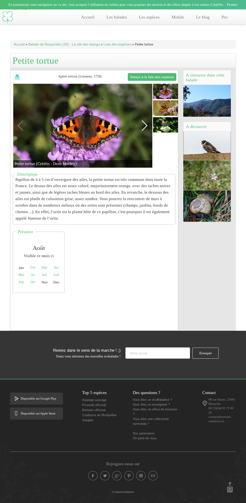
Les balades (116, 17)
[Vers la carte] (204, 403)
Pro (224, 17)
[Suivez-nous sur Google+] (117, 476)
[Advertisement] (97, 310)
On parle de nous (145, 438)
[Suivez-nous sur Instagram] (141, 476)
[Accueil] (7, 17)
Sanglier (87, 420)
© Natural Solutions (123, 491)
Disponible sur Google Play (38, 398)
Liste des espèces (117, 44)
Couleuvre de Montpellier (99, 415)
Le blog (202, 17)
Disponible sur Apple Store (38, 413)
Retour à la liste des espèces (152, 77)
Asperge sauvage (94, 400)
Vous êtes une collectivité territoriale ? (151, 421)
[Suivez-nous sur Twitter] (105, 476)
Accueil (87, 17)
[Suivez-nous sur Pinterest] (129, 476)
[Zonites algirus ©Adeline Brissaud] (207, 206)
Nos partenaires (144, 433)
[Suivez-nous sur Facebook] (93, 476)
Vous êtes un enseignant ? (151, 404)
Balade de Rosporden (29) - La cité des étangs (64, 44)
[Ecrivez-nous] (153, 476)
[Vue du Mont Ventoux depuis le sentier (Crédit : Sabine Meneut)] (207, 100)
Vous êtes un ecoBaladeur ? (152, 399)
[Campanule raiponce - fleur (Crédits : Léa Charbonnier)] (207, 175)
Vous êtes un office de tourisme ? (155, 412)
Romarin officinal (93, 410)
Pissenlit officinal (94, 405)
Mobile (178, 17)
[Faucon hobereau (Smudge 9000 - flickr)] (207, 145)
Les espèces (149, 17)
